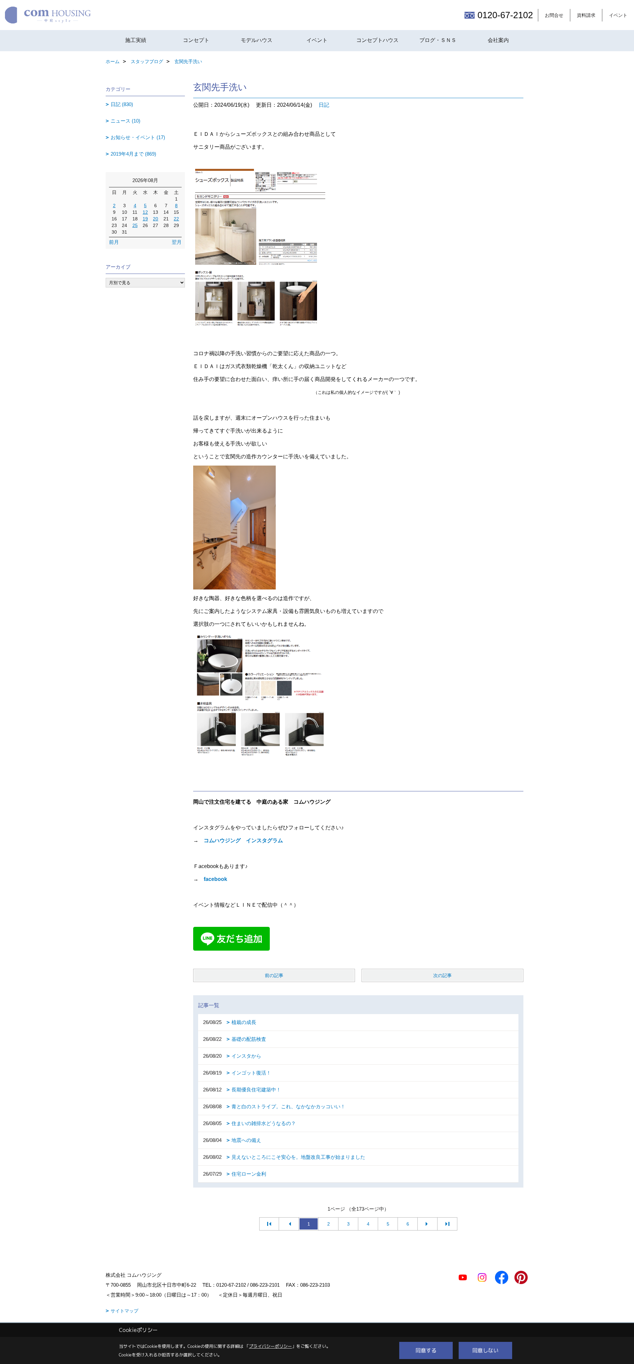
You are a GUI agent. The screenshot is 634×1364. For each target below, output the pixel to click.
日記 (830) (122, 104)
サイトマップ (124, 1310)
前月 (114, 242)
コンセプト (196, 40)
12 (145, 212)
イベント (618, 15)
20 (155, 218)
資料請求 (586, 15)
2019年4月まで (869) (133, 154)
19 (145, 218)
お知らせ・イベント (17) (138, 137)
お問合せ (554, 15)
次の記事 (442, 975)
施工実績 (135, 40)
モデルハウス (256, 40)
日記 (324, 105)
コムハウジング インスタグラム (243, 840)
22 (176, 218)
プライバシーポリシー (270, 1346)
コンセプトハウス (377, 40)
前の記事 (274, 975)
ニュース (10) (125, 121)
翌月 (177, 242)
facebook (215, 879)
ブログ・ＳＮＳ (437, 40)
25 (135, 225)
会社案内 (498, 40)
